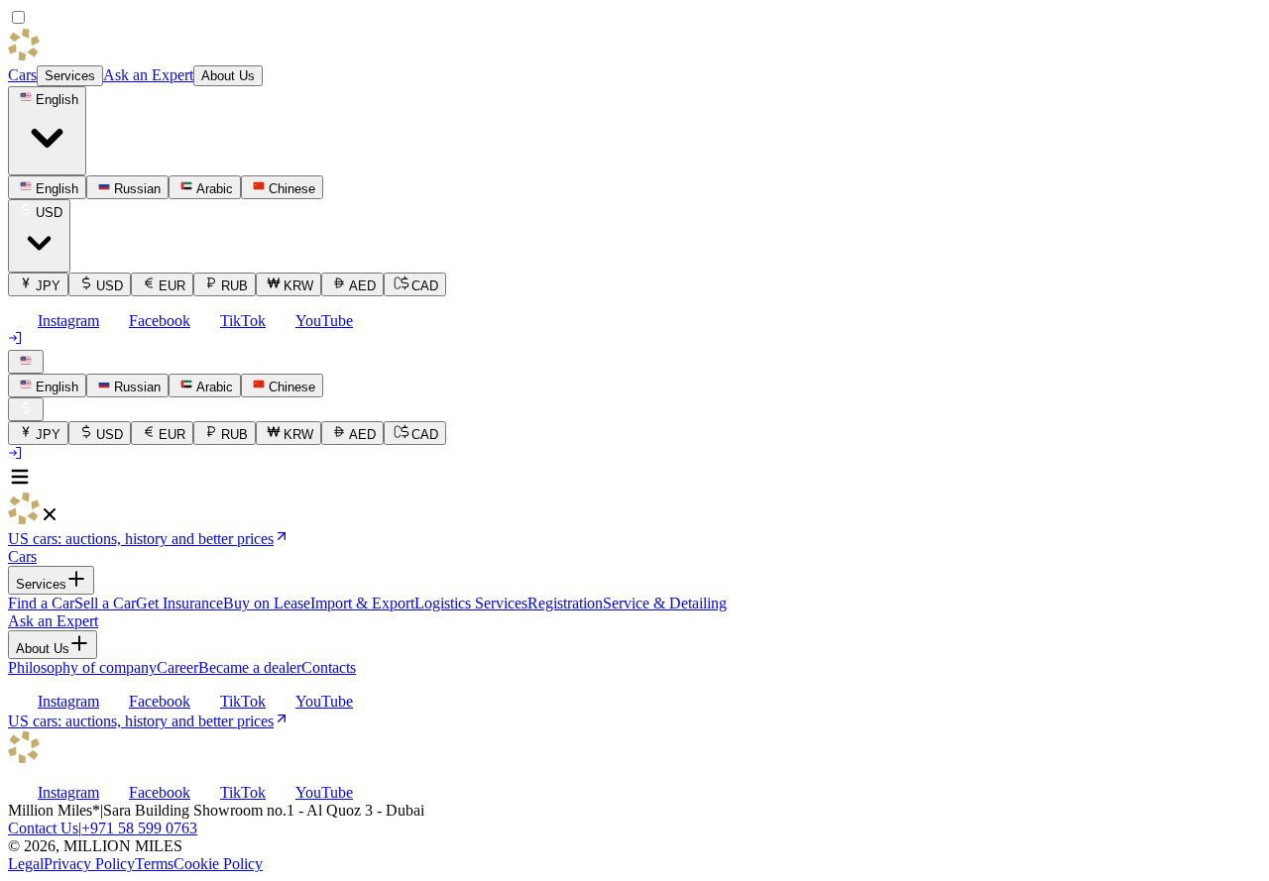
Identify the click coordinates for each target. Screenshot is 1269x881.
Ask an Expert (148, 74)
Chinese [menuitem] (292, 188)
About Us (228, 75)
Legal (26, 863)
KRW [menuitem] (298, 285)
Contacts (328, 667)
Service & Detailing (665, 603)
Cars (22, 74)
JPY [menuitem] (48, 285)
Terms (154, 863)
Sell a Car (105, 603)
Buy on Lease (266, 603)
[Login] (16, 340)
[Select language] (26, 362)
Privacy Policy (89, 863)
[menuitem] (47, 385)
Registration (565, 603)
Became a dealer (249, 667)
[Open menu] (20, 483)
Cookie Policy (218, 863)
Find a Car (41, 603)
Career (177, 667)
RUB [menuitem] (234, 285)
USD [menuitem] (109, 285)
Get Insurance (179, 603)
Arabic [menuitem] (214, 188)
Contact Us (43, 828)
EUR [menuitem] (172, 285)
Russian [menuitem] (137, 188)
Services (70, 75)
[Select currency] (26, 409)
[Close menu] (49, 518)
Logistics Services (470, 603)
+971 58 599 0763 (139, 828)
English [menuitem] (57, 188)
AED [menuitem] (362, 285)
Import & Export (362, 603)
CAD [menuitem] (424, 285)
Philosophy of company (82, 667)
